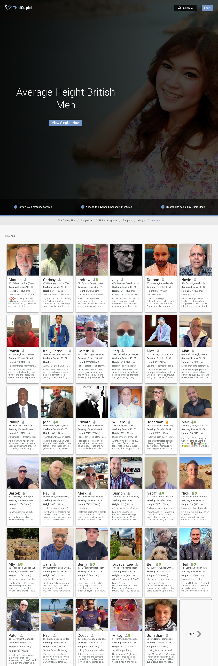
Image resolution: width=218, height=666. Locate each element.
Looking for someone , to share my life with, (161, 650)
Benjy (82, 564)
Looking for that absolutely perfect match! (195, 508)
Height (141, 220)
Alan (185, 351)
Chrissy (49, 280)
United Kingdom (108, 220)
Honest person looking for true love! (92, 365)
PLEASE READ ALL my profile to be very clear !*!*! (57, 437)
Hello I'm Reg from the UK (124, 365)
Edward (84, 422)
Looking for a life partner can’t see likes (195, 365)
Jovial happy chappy (122, 650)
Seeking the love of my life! (124, 437)
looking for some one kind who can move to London (92, 650)
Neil (184, 564)
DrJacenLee (122, 564)
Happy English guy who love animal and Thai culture (161, 437)
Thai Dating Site (66, 220)
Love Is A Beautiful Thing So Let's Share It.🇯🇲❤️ (57, 294)
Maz (150, 351)
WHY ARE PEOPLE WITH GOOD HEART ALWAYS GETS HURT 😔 (57, 365)
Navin (186, 280)
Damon (118, 493)
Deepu (83, 635)
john (47, 422)
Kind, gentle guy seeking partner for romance (161, 579)
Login (207, 8)
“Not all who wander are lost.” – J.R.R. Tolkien (23, 579)
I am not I (13, 508)
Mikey (117, 635)
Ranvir (14, 351)
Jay (115, 280)
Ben (150, 564)
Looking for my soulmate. (193, 579)
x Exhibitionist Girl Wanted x (125, 508)
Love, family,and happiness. (56, 579)
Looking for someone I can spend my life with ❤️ (161, 365)
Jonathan (155, 422)
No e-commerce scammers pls (23, 365)
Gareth (83, 351)
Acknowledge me (155, 294)
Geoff (152, 493)
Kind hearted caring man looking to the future (92, 294)
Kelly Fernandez (54, 351)
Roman (153, 280)
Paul (47, 493)
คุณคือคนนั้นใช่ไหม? (19, 651)
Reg (115, 351)
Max (185, 422)
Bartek (14, 493)
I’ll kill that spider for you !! (55, 508)
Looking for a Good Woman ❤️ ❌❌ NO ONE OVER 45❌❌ (23, 294)
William (118, 422)
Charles (15, 280)
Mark (82, 493)
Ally (12, 564)
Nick (185, 493)
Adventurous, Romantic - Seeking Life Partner (23, 437)
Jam (47, 564)
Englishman (83, 508)
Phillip (14, 422)
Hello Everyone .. (85, 579)
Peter (13, 635)
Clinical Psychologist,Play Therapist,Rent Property (126, 579)
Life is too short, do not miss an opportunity (126, 294)
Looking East (187, 294)
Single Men (87, 220)
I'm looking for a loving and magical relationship (161, 508)
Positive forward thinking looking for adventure (57, 650)
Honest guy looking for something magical (92, 437)
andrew (84, 280)
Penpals (127, 220)
